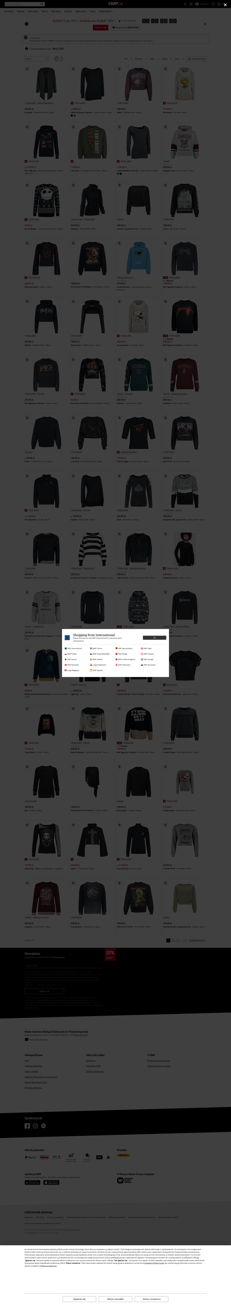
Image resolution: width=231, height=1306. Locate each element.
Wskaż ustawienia (152, 1299)
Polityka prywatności (48, 1266)
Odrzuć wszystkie (115, 1299)
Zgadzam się (79, 1299)
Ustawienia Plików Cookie (154, 1263)
